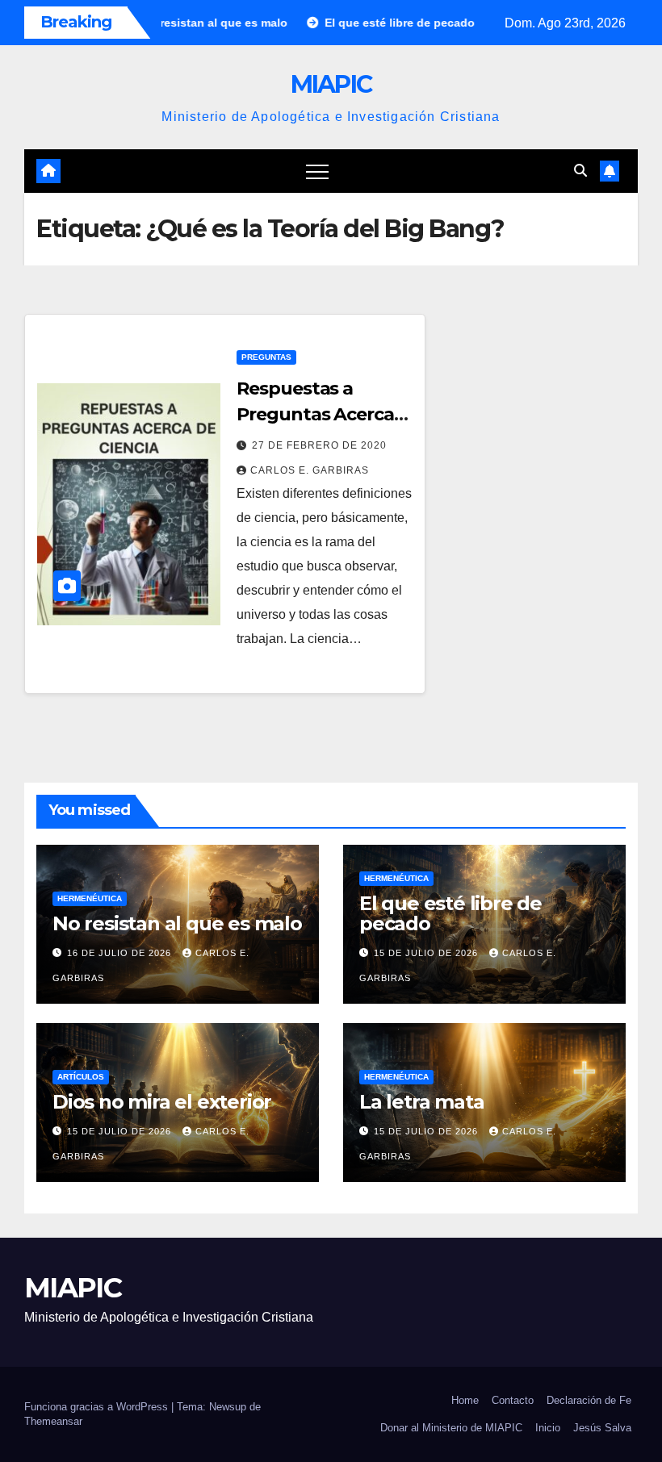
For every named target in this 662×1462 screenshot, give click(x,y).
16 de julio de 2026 (120, 953)
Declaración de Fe (589, 1400)
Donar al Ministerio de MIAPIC (451, 1428)
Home (465, 1400)
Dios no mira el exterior (161, 1101)
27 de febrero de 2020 (319, 445)
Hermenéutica (89, 898)
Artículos (80, 1076)
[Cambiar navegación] (317, 171)
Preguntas (266, 357)
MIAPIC (331, 84)
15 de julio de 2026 (427, 953)
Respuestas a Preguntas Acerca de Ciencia (315, 414)
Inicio (547, 1428)
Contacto (513, 1400)
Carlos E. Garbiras (309, 470)
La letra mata (421, 1101)
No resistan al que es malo (177, 923)
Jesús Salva (602, 1428)
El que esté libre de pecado (450, 913)
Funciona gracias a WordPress (97, 1407)
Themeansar (53, 1421)
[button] (580, 171)
